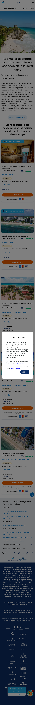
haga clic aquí (19, 363)
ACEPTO (25, 372)
